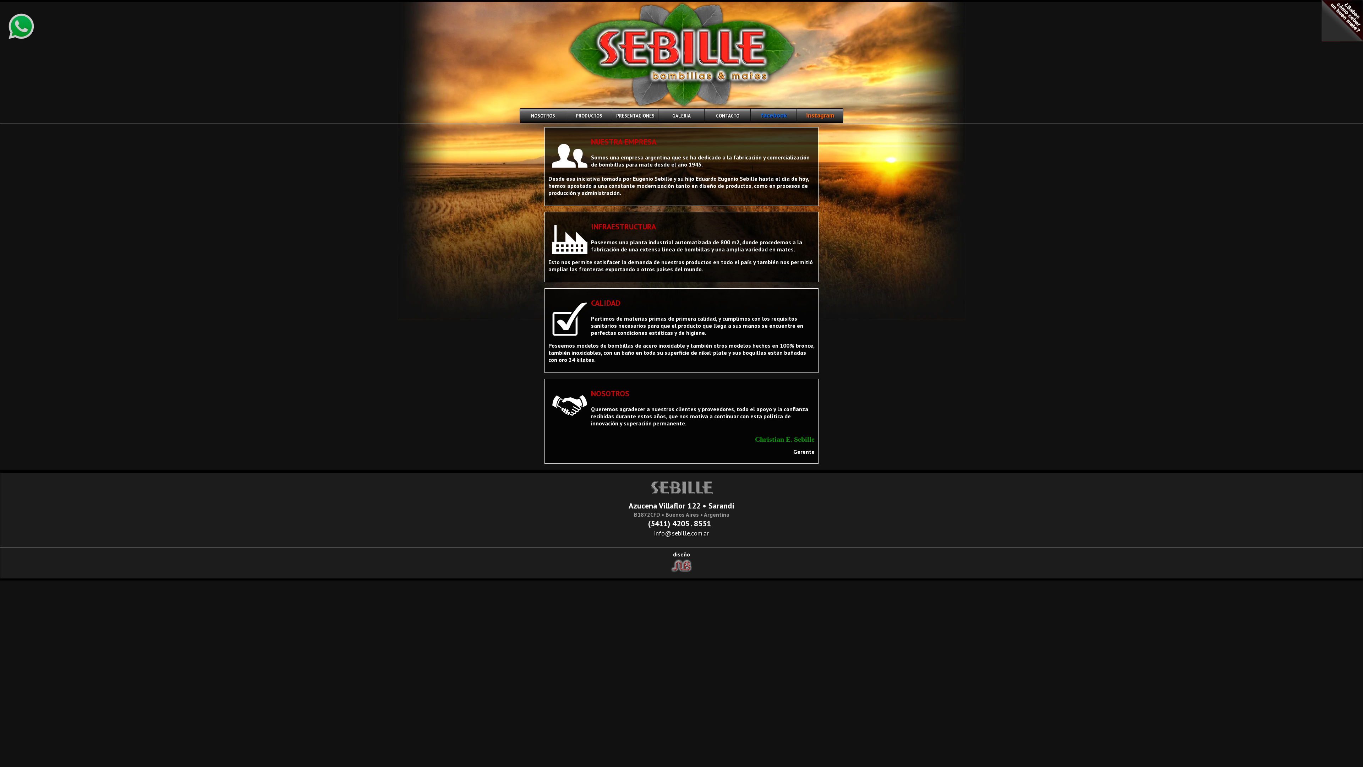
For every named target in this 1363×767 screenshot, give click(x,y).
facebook (774, 115)
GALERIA (681, 116)
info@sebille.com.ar (681, 533)
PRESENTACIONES (635, 116)
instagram (820, 115)
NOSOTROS (543, 116)
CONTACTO (727, 116)
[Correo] (714, 523)
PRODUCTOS (589, 116)
